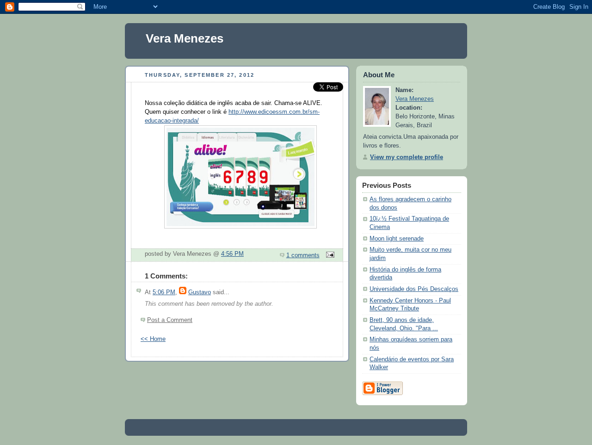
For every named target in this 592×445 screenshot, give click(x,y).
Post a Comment (169, 320)
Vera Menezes (184, 38)
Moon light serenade (397, 238)
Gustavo (199, 292)
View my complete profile (406, 157)
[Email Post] (328, 255)
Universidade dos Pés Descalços (414, 289)
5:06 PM (164, 292)
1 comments (303, 255)
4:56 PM (232, 254)
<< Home (153, 339)
